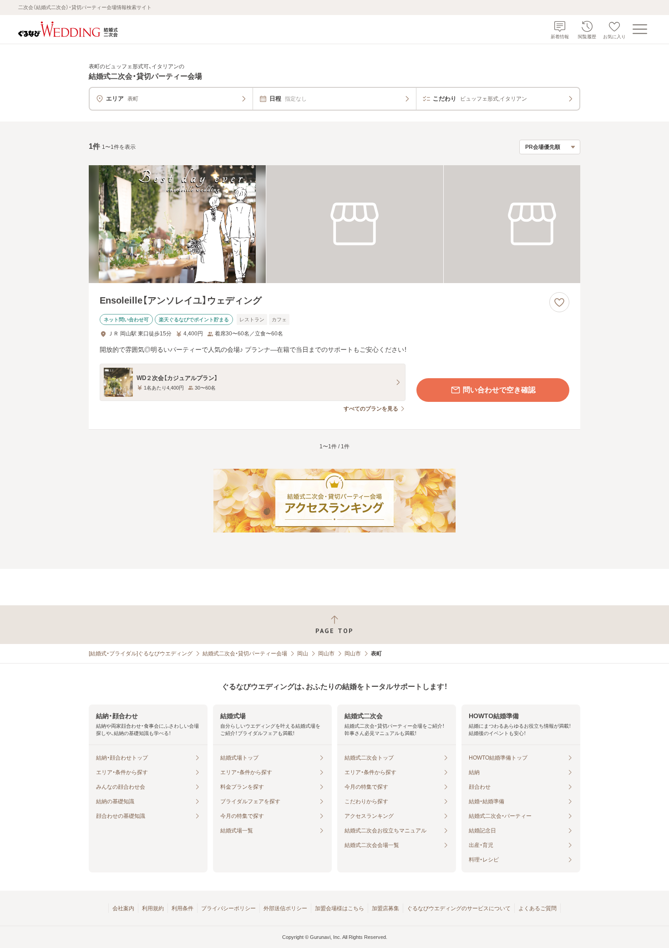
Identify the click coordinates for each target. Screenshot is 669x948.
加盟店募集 (385, 908)
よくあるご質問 (537, 908)
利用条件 (182, 908)
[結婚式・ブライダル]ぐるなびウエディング (141, 653)
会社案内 (123, 908)
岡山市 (326, 653)
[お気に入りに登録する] (559, 302)
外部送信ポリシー (285, 908)
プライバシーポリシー (228, 908)
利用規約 (153, 908)
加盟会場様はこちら (339, 908)
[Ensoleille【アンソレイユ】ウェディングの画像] (334, 224)
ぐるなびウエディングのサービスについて (459, 908)
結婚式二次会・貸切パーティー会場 (245, 653)
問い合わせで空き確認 (499, 390)
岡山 (302, 653)
